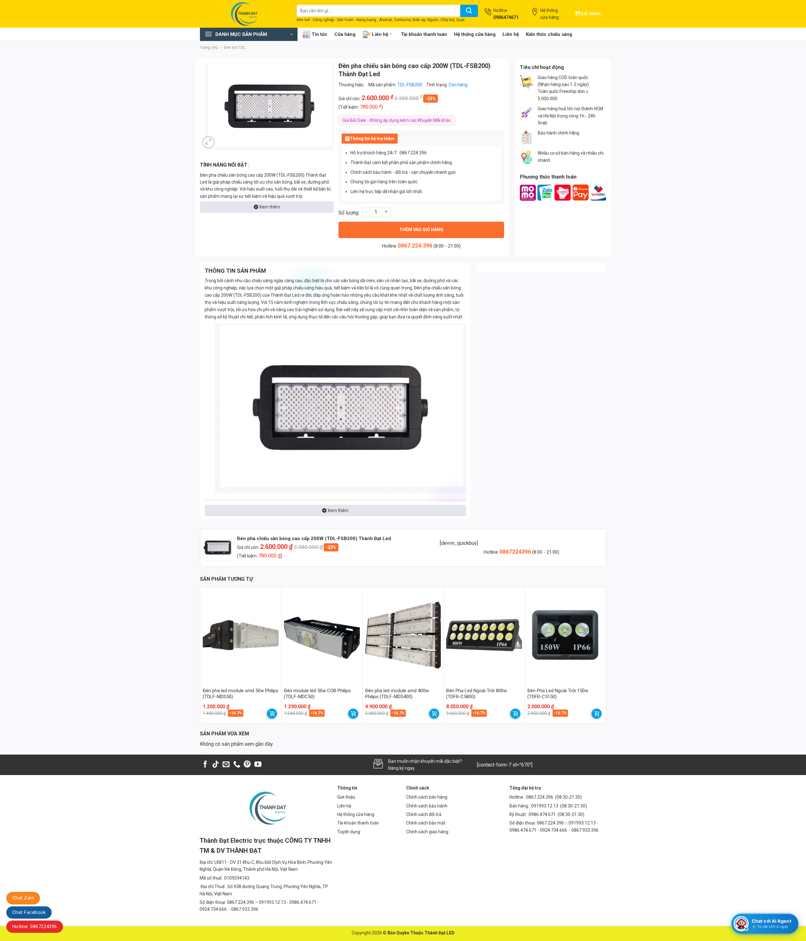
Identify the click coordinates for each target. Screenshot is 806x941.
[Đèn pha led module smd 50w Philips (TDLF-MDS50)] (241, 635)
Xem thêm (269, 206)
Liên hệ (380, 34)
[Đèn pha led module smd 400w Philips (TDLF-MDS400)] (403, 635)
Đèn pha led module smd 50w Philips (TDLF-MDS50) (240, 694)
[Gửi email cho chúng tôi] (226, 765)
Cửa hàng (344, 34)
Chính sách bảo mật (426, 822)
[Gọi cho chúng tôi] (236, 765)
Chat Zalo (23, 898)
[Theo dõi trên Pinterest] (247, 765)
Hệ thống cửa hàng (475, 34)
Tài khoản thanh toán (424, 34)
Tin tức (319, 34)
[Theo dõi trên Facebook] (205, 765)
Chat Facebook (29, 912)
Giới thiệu (346, 797)
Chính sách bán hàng (426, 797)
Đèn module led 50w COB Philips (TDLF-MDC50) (317, 694)
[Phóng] (208, 142)
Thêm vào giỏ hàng (421, 229)
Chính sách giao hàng (427, 831)
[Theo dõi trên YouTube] (257, 765)
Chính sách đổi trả (423, 814)
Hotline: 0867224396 (34, 926)
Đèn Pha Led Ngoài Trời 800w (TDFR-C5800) (476, 694)
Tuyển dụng (348, 831)
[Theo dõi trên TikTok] (215, 765)
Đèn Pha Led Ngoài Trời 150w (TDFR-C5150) (557, 694)
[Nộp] (469, 11)
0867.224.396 (415, 245)
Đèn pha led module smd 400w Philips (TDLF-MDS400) (397, 694)
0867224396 (515, 551)
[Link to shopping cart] (272, 714)
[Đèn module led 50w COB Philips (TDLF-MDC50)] (322, 635)
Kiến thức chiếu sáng (549, 34)
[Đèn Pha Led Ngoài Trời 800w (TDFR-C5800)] (484, 635)
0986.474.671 (543, 814)
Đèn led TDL (235, 47)
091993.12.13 (544, 805)
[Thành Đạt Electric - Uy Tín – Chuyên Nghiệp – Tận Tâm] (243, 14)
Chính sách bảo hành (426, 805)
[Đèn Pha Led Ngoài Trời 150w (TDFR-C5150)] (565, 635)
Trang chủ (209, 47)
